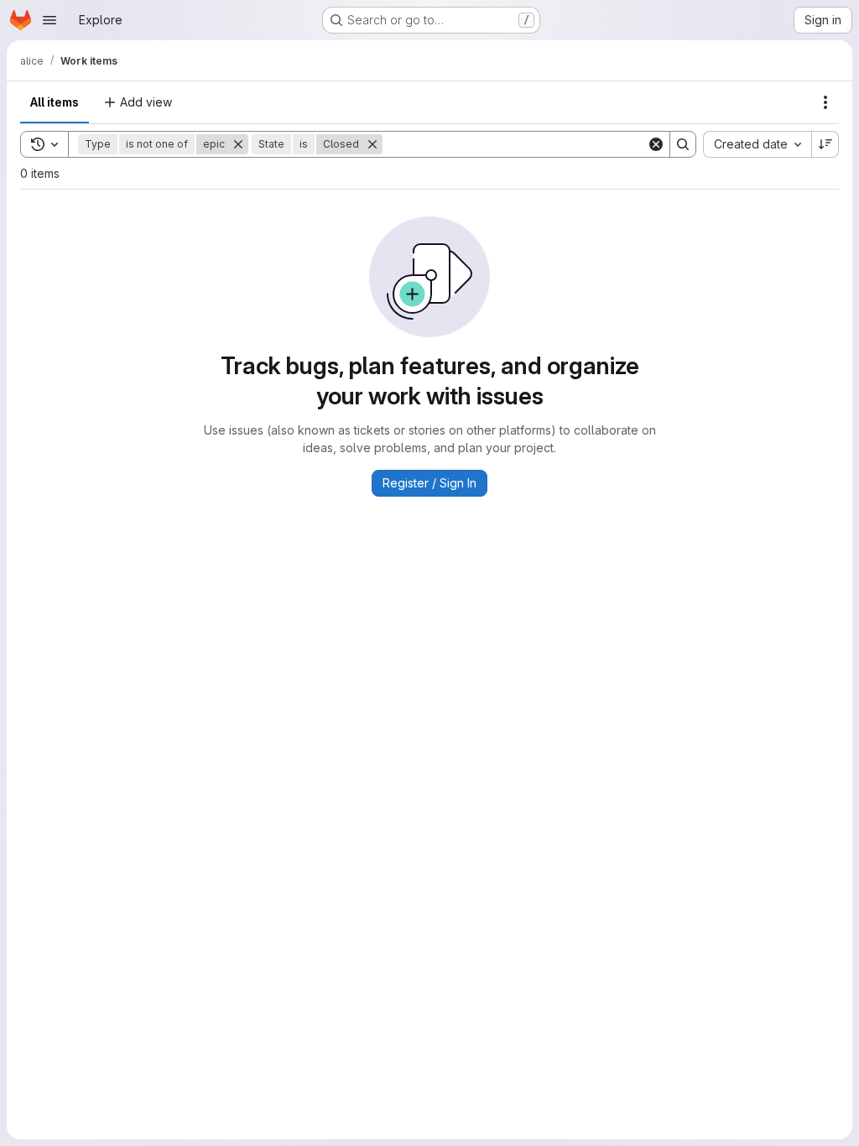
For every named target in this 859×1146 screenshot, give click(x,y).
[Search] (682, 144)
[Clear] (656, 144)
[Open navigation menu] (49, 20)
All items (54, 102)
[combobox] (757, 144)
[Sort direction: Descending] (825, 144)
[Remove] (238, 144)
